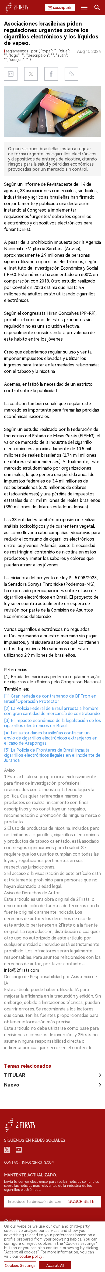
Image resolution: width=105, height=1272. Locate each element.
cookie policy (30, 1256)
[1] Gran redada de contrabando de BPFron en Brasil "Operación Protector (50, 699)
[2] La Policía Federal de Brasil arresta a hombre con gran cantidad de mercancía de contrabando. (52, 711)
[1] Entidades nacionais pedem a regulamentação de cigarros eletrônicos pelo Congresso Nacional (52, 679)
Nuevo (11, 1085)
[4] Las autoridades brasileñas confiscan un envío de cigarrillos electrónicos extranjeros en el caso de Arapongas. (50, 738)
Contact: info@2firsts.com (29, 1162)
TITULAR (14, 1075)
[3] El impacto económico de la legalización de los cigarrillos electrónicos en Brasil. (52, 723)
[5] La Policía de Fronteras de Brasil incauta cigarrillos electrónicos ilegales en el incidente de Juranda (52, 755)
